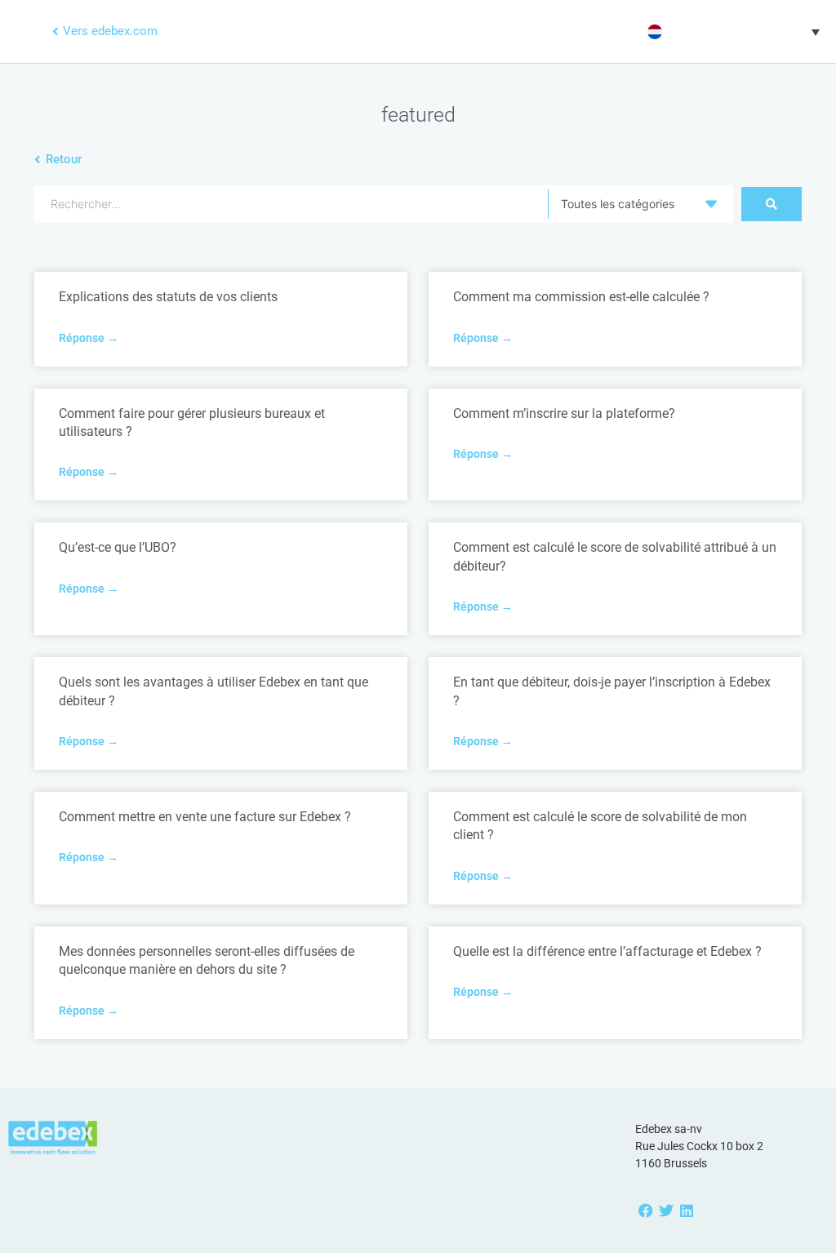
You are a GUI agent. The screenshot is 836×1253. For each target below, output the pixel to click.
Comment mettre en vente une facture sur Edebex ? (205, 816)
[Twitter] (666, 1210)
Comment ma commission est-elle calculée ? (581, 296)
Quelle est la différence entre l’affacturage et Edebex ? (607, 951)
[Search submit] (771, 204)
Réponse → (88, 337)
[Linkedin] (686, 1210)
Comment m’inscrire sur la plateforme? (564, 413)
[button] (731, 31)
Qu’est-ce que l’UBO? (117, 547)
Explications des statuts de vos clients (168, 296)
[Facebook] (645, 1210)
